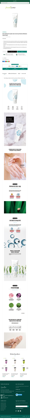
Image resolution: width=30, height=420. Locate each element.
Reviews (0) (24, 73)
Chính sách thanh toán (3, 405)
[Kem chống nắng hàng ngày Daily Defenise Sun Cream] (15, 364)
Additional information (12, 73)
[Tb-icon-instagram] (18, 411)
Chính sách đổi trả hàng (3, 406)
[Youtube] (20, 411)
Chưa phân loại (7, 59)
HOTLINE (4, 396)
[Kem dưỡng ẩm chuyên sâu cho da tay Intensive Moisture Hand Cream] (3, 61)
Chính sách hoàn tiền (3, 407)
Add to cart (12, 51)
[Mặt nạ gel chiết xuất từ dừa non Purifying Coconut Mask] (24, 364)
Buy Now (22, 51)
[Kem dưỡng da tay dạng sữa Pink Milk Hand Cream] (6, 364)
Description (4, 73)
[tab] (5, 74)
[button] (15, 64)
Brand (19, 73)
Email (3, 394)
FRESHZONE (4, 38)
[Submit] (28, 406)
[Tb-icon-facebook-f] (16, 411)
